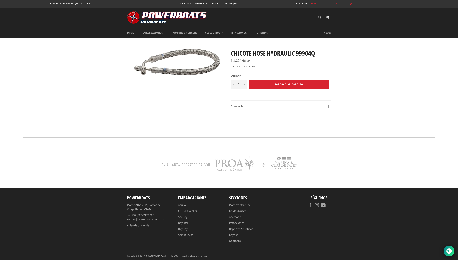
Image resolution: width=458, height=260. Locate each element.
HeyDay (183, 229)
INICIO (131, 33)
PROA (313, 4)
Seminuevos (185, 235)
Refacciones (236, 223)
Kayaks (233, 235)
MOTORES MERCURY (185, 33)
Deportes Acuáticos (241, 229)
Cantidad (236, 76)
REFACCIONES (238, 33)
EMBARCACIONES (153, 33)
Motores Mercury (239, 205)
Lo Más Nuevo (237, 211)
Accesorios (235, 217)
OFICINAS (262, 33)
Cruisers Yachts (187, 211)
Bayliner (183, 223)
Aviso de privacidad (139, 225)
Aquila (182, 205)
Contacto (235, 241)
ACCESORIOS (213, 33)
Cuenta (327, 33)
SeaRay (182, 217)
